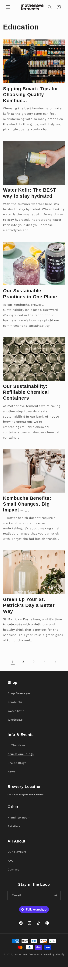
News (11, 772)
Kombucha (15, 702)
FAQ (10, 860)
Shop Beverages (19, 693)
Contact (13, 869)
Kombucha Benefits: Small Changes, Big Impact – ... (27, 504)
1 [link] (12, 661)
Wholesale (15, 719)
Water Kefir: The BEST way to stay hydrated (29, 192)
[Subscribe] (56, 895)
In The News (17, 745)
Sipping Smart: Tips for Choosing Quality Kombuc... (30, 94)
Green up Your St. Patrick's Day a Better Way (29, 605)
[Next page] (55, 661)
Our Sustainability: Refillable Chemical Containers (26, 392)
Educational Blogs (21, 754)
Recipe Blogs (17, 763)
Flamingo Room (19, 817)
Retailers (14, 826)
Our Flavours (17, 851)
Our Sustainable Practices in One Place (30, 293)
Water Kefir (16, 711)
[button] (8, 7)
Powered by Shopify (52, 954)
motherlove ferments (27, 954)
